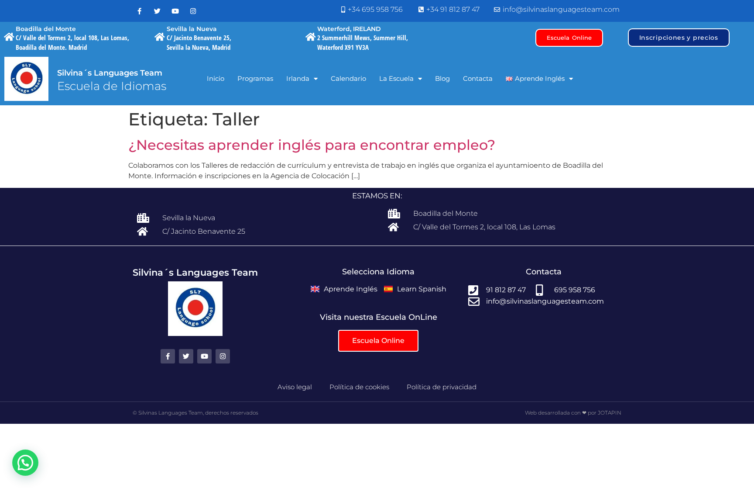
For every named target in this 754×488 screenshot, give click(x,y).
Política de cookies (359, 387)
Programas (255, 78)
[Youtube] (175, 10)
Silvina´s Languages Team (109, 73)
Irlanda (297, 78)
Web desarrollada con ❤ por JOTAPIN (573, 412)
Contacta (478, 78)
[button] (25, 463)
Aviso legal (295, 387)
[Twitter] (157, 10)
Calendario (348, 78)
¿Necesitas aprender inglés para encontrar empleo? (311, 144)
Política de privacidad (441, 387)
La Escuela (396, 78)
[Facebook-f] (139, 10)
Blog (442, 78)
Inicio (215, 78)
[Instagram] (192, 10)
